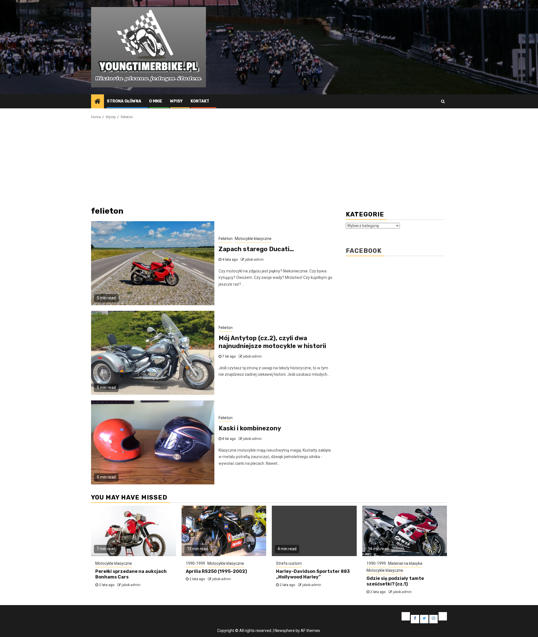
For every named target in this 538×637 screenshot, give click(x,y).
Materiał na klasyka (405, 563)
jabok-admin (254, 260)
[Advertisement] (269, 162)
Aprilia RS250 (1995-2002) (216, 571)
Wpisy (176, 101)
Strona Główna (124, 101)
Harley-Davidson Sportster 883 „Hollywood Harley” (313, 574)
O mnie (155, 101)
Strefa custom (289, 563)
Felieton (226, 238)
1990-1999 (195, 563)
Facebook (364, 251)
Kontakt (200, 101)
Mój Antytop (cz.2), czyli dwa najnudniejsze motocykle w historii (272, 342)
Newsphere (285, 630)
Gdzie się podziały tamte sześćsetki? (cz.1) (395, 581)
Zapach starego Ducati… (256, 249)
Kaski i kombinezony (250, 428)
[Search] (442, 101)
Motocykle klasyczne (253, 238)
